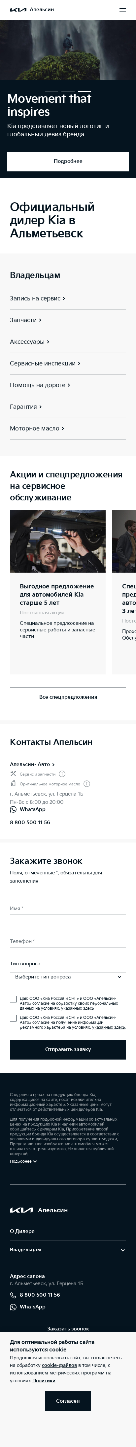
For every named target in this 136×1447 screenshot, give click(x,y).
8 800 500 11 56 (30, 823)
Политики (43, 1381)
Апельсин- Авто (30, 764)
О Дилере (22, 1231)
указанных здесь (77, 1008)
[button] (51, 91)
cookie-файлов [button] (59, 1365)
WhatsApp (33, 1307)
